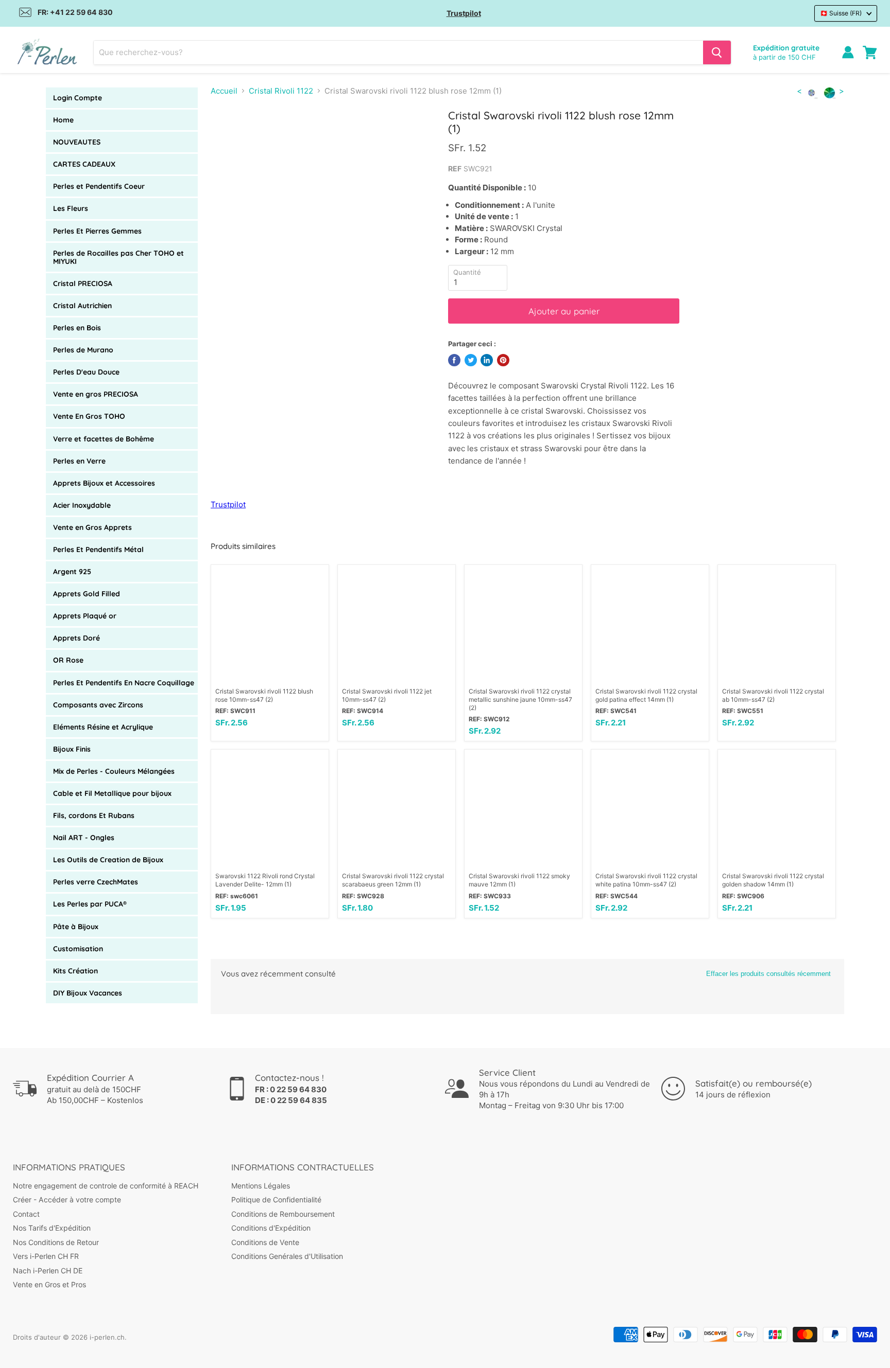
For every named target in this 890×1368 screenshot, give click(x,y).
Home (63, 120)
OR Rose (68, 660)
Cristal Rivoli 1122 (281, 90)
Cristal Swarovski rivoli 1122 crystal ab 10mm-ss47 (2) (773, 695)
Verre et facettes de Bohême (103, 438)
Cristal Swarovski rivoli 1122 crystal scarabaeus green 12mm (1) (393, 880)
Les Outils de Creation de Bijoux (108, 859)
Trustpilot (464, 13)
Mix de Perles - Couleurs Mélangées (114, 771)
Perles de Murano (83, 349)
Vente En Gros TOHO (89, 416)
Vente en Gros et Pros (49, 1284)
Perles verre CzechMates (95, 881)
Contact (26, 1214)
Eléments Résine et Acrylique (103, 727)
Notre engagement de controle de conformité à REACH (105, 1185)
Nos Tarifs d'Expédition (52, 1227)
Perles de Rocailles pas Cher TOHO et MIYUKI (118, 257)
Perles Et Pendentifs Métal (98, 549)
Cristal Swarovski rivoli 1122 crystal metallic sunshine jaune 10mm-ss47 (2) (520, 699)
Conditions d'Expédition (271, 1227)
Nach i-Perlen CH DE (47, 1270)
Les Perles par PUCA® (90, 904)
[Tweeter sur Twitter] (471, 360)
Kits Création (75, 970)
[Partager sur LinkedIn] (487, 360)
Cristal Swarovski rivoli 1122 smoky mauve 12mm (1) (519, 880)
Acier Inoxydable (82, 505)
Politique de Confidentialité (276, 1199)
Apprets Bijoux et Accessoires (104, 483)
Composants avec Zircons (98, 704)
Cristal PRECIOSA (82, 283)
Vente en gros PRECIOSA (95, 394)
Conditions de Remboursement (283, 1214)
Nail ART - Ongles (83, 837)
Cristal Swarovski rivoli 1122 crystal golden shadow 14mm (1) (773, 880)
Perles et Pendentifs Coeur (99, 186)
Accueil (224, 90)
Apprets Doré (76, 638)
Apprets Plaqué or (84, 615)
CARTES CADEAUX (84, 164)
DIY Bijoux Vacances (87, 993)
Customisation (78, 948)
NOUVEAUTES (76, 142)
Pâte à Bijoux (75, 926)
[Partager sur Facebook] (454, 360)
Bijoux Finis (72, 749)
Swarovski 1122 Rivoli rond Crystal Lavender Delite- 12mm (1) (265, 880)
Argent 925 (72, 571)
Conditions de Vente (265, 1242)
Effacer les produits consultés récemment (768, 974)
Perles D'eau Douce (86, 372)
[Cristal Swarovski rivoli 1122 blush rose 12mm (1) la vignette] (230, 138)
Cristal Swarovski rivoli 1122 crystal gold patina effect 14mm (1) (646, 695)
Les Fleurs (70, 208)
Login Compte (77, 97)
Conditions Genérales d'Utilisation (287, 1256)
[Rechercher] (717, 52)
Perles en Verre (79, 461)
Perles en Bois (77, 327)
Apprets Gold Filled (86, 593)
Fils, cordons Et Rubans (93, 815)
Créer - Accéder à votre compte (67, 1199)
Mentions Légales (260, 1185)
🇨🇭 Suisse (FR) (841, 13)
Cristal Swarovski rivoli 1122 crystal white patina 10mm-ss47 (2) (646, 880)
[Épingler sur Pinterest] (503, 360)
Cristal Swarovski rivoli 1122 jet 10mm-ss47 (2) (387, 695)
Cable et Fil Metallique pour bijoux (112, 793)
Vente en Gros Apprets (92, 527)
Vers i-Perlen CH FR (46, 1256)
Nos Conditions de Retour (56, 1242)
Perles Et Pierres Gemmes (97, 231)
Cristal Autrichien (82, 305)
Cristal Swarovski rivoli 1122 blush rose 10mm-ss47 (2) (264, 695)
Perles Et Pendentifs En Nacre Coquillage (123, 682)
